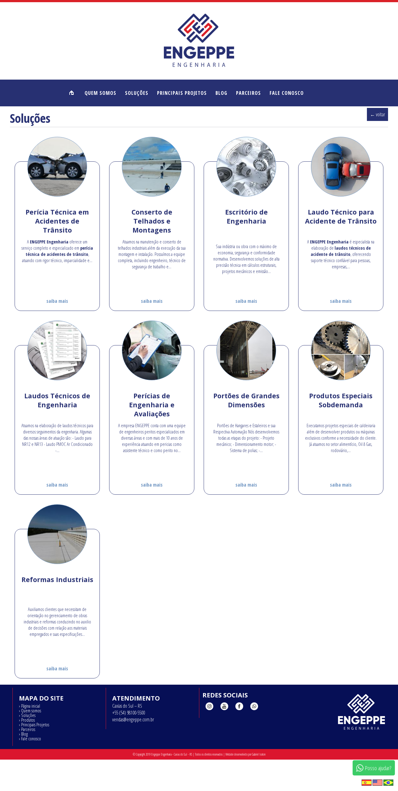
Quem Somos (100, 93)
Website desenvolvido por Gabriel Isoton (245, 754)
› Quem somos (30, 710)
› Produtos (27, 720)
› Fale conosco (30, 738)
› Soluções (27, 715)
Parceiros (248, 93)
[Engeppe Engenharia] (199, 66)
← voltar (377, 114)
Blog (221, 93)
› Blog (23, 734)
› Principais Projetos (34, 724)
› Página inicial (29, 706)
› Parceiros (27, 729)
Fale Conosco (287, 93)
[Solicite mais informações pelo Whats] (254, 707)
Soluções (136, 93)
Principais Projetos (182, 93)
